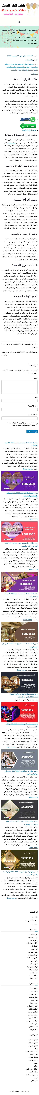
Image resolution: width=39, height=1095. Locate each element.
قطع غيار (34, 1081)
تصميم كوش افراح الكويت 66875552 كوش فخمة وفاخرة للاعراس (20, 873)
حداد (36, 1048)
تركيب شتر (34, 972)
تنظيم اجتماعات (27, 64)
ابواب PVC (34, 978)
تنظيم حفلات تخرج (15, 64)
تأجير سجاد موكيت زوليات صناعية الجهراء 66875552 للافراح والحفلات (24, 695)
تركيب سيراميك (32, 967)
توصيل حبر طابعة (32, 1075)
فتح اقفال (34, 946)
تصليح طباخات (33, 1015)
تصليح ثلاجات (33, 1043)
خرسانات (34, 991)
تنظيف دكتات (33, 1009)
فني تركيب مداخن (31, 1051)
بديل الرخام (34, 1029)
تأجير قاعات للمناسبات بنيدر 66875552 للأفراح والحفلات (21, 444)
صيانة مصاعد (33, 975)
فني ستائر (34, 1024)
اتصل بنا (35, 917)
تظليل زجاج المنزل (31, 1069)
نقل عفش (34, 961)
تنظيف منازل (33, 988)
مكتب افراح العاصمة (29, 130)
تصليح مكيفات (33, 1060)
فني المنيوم (34, 1054)
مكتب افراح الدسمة (18, 70)
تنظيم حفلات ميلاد (23, 67)
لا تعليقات (34, 74)
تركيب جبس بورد (32, 1021)
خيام (36, 1078)
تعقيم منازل (34, 1003)
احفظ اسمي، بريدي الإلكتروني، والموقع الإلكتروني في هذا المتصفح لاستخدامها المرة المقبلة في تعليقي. (20, 424)
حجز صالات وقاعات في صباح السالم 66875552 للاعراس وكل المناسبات (21, 544)
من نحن (35, 924)
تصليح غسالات (33, 1040)
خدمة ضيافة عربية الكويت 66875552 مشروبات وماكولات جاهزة (21, 772)
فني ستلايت (34, 934)
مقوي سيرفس (33, 952)
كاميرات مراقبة (32, 958)
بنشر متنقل (34, 940)
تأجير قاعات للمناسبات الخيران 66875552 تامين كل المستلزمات (20, 645)
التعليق (35, 378)
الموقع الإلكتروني (33, 414)
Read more (27, 469)
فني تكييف (34, 1000)
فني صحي (34, 949)
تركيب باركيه (33, 969)
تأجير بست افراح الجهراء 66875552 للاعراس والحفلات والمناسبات (22, 494)
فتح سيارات (34, 964)
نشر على (16, 56)
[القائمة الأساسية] (19, 22)
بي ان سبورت (33, 937)
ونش (36, 1063)
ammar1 (30, 56)
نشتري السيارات (32, 1006)
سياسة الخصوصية (32, 921)
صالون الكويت (33, 997)
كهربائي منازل (33, 955)
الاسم (36, 397)
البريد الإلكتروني (33, 406)
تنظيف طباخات (32, 1012)
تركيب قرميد (33, 1072)
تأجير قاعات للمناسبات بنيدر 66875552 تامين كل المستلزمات (21, 594)
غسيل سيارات (33, 1057)
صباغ (36, 1066)
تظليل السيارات (32, 1018)
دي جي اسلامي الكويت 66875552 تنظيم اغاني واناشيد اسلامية (21, 725)
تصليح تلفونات (33, 1046)
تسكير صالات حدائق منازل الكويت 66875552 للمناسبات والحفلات (22, 822)
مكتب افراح (29, 60)
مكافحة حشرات (32, 943)
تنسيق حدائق (33, 1027)
